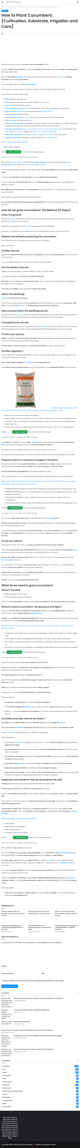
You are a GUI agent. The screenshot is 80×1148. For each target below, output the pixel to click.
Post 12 (15, 1123)
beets (55, 129)
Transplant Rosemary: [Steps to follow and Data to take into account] (66, 927)
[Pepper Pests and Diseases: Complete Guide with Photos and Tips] (13, 917)
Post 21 (15, 1130)
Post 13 (4, 1125)
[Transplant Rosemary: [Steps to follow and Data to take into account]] (67, 917)
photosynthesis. (37, 613)
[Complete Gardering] (14, 2)
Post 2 (9, 1117)
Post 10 (4, 1123)
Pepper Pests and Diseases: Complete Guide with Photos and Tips (11, 927)
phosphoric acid (66, 863)
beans (59, 129)
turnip (38, 131)
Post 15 (15, 1125)
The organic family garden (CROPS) (15, 142)
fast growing (31, 84)
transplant (43, 326)
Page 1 (10, 1132)
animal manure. (46, 111)
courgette (42, 165)
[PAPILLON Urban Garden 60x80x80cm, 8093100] (2, 818)
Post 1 (5, 1117)
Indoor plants (7, 1075)
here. (30, 120)
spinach (35, 129)
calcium (53, 860)
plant (54, 189)
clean (14, 565)
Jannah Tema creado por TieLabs (46, 1144)
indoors (28, 707)
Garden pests (7, 1088)
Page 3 (4, 1134)
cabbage (33, 131)
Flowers (5, 1094)
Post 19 (4, 1130)
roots (28, 226)
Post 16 (4, 1128)
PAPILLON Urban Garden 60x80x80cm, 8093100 (20, 818)
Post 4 (5, 1119)
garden (62, 77)
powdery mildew (51, 137)
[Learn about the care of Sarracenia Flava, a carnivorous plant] (40, 917)
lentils (15, 131)
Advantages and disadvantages (13, 1091)
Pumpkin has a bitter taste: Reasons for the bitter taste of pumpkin (38, 1036)
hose (20, 763)
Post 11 (10, 1123)
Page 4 (10, 1134)
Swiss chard (48, 129)
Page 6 (4, 1136)
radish (54, 131)
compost (20, 315)
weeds (13, 219)
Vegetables (6, 1085)
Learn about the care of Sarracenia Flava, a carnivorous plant (39, 927)
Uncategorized (7, 1100)
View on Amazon (14, 152)
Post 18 (15, 1128)
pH (11, 848)
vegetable (19, 77)
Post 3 (14, 1117)
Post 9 (14, 1121)
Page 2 (15, 1132)
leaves (23, 305)
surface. (62, 722)
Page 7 (10, 1136)
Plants (5, 1072)
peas (30, 129)
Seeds (5, 1103)
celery (20, 131)
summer (27, 117)
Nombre (4, 966)
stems (76, 550)
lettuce (40, 129)
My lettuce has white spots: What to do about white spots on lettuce (38, 998)
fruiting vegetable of (40, 162)
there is (72, 878)
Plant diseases (7, 1081)
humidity (19, 727)
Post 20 (9, 1130)
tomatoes (35, 134)
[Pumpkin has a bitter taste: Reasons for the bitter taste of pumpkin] (6, 1041)
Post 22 (4, 1132)
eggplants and (44, 134)
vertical (48, 518)
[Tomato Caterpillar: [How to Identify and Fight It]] (6, 1014)
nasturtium (45, 131)
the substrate (65, 853)
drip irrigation (19, 742)
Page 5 (15, 1134)
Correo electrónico (7, 973)
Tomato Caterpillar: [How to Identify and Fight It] (31, 1010)
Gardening (11, 6)
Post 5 (10, 1119)
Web (43, 973)
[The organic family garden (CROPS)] (2, 142)
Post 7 (5, 1121)
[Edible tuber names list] (6, 1024)
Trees (4, 1078)
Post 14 (9, 1125)
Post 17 (9, 1128)
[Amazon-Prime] (9, 432)
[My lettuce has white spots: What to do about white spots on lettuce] (6, 1003)
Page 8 (15, 1136)
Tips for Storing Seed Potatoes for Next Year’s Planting (33, 1049)
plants (51, 134)
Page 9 (10, 1138)
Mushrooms (6, 1097)
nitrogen (34, 442)
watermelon (26, 165)
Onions (25, 129)
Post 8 (10, 1121)
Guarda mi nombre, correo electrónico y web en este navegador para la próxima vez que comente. (33, 980)
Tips (4, 1069)
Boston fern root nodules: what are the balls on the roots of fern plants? (27, 1030)
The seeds (5, 298)
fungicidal (4, 560)
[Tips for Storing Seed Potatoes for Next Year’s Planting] (6, 1052)
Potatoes (27, 134)
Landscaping (7, 1106)
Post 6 (14, 1119)
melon (33, 165)
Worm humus (21, 111)
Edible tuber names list (22, 1022)
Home (5, 6)
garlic (7, 131)
